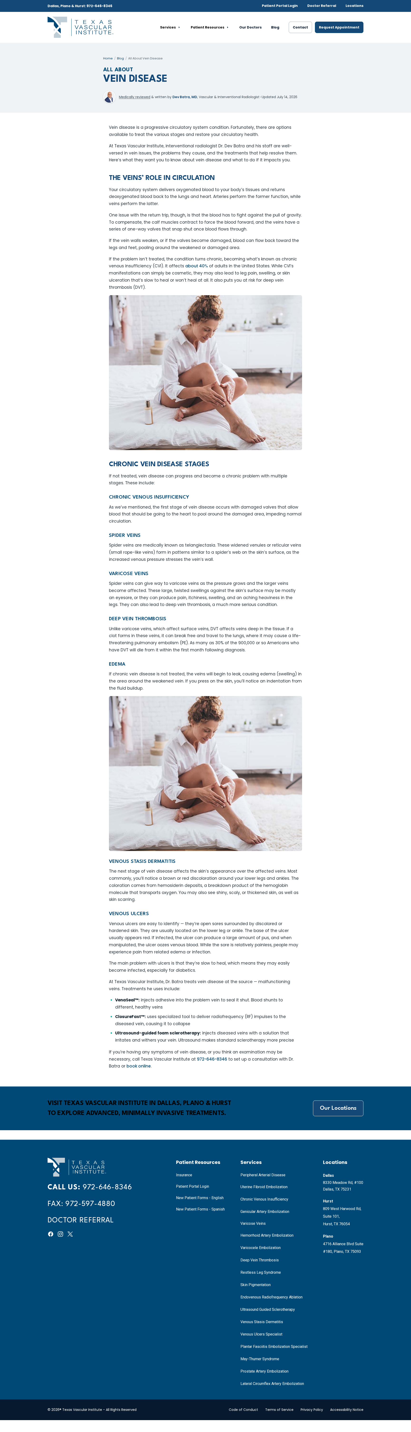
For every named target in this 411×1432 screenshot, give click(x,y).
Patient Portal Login (280, 5)
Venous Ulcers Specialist (261, 1334)
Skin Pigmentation (255, 1285)
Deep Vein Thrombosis (259, 1260)
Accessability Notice (346, 1409)
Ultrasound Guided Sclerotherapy (267, 1309)
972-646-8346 (212, 1059)
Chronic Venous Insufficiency (264, 1199)
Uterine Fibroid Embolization (264, 1187)
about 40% (196, 266)
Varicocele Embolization (260, 1247)
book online (139, 1066)
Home (108, 58)
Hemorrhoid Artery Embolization (267, 1235)
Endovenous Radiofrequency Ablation (271, 1297)
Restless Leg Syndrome (260, 1272)
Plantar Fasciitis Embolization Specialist (274, 1346)
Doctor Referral (321, 5)
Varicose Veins (253, 1223)
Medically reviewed (134, 97)
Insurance (184, 1175)
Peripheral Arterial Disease (262, 1175)
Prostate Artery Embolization (264, 1371)
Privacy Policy (312, 1409)
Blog (275, 27)
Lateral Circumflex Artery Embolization (272, 1383)
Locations (354, 5)
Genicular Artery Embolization (264, 1211)
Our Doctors (250, 27)
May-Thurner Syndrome (259, 1359)
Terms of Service (279, 1409)
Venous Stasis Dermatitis (261, 1322)
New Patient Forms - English (200, 1198)
